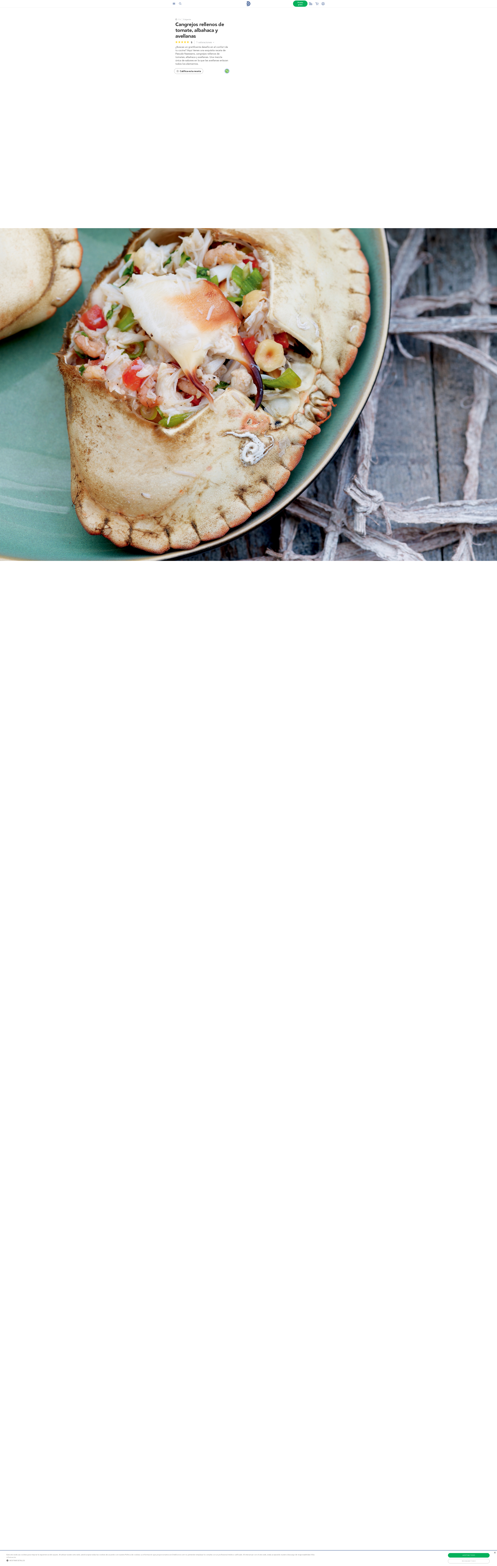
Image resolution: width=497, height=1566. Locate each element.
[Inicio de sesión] (323, 3)
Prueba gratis (300, 4)
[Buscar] (180, 3)
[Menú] (174, 3)
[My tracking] (310, 3)
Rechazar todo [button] (469, 1561)
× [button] (495, 1553)
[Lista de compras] (316, 3)
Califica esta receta (190, 71)
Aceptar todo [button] (469, 1555)
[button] (163, 1560)
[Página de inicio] (248, 3)
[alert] (248, 1558)
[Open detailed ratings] (213, 42)
